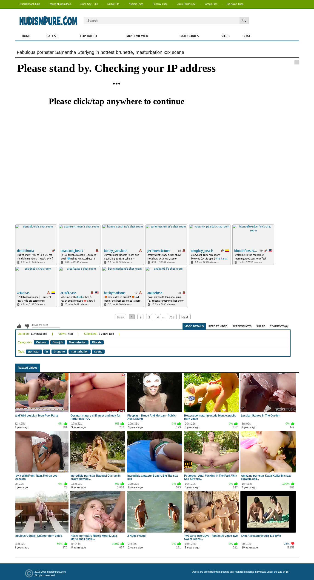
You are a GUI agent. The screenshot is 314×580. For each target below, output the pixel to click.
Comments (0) (279, 326)
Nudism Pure (136, 4)
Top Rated (88, 36)
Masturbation (77, 342)
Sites (225, 36)
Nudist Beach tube (30, 4)
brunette (59, 351)
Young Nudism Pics (60, 4)
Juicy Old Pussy (186, 4)
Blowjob (58, 342)
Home (26, 36)
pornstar (34, 351)
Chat (246, 36)
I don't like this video (27, 326)
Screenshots (241, 326)
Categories (189, 36)
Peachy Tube (160, 4)
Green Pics (211, 4)
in (47, 351)
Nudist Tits (113, 4)
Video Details (194, 326)
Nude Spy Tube (89, 4)
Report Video (218, 326)
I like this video (19, 326)
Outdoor (41, 342)
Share (260, 326)
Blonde (96, 342)
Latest (52, 36)
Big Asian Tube (235, 4)
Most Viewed (137, 36)
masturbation (79, 351)
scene (98, 351)
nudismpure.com (56, 571)
